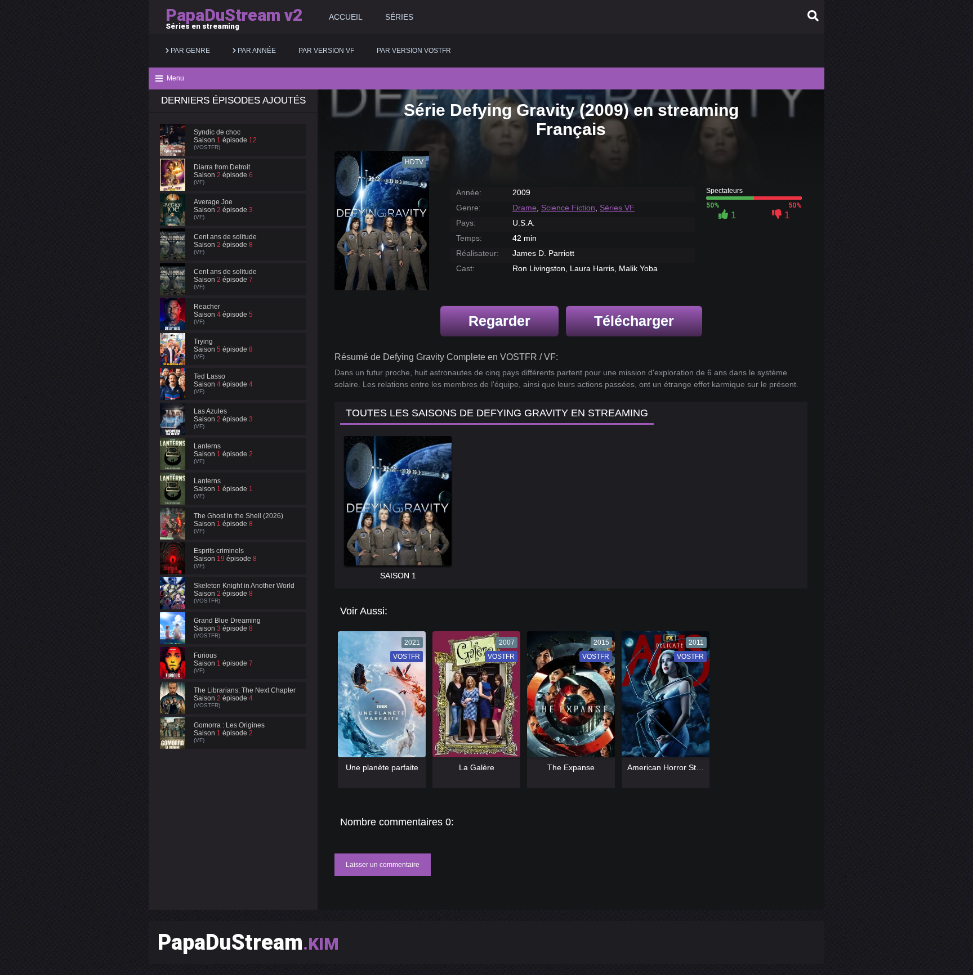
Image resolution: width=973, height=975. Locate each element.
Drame (524, 207)
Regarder (499, 321)
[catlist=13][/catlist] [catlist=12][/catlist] (379, 698)
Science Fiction (568, 207)
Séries (399, 16)
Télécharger (634, 321)
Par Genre (189, 51)
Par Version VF (326, 51)
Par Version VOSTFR (414, 51)
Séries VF (617, 207)
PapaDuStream (248, 942)
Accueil (346, 16)
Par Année (256, 51)
